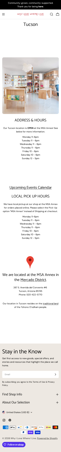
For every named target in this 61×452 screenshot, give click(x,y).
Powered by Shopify (47, 438)
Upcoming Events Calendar (30, 188)
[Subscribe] (55, 374)
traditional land (50, 303)
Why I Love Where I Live (23, 438)
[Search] (51, 14)
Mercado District (33, 280)
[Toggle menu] (3, 14)
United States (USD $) (17, 412)
